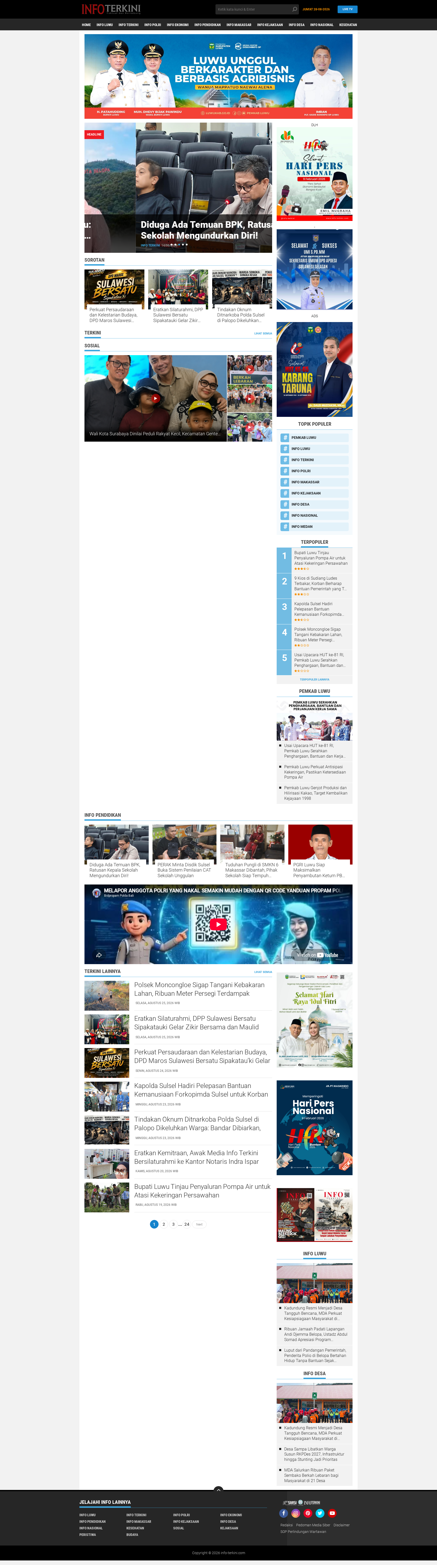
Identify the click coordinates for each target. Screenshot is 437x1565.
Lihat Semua (263, 333)
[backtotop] (218, 1491)
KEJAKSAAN (229, 1528)
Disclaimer (342, 1525)
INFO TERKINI (129, 25)
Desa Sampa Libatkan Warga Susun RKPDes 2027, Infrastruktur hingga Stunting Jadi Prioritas (314, 1454)
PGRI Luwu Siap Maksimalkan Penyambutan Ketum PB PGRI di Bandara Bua (317, 870)
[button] (171, 244)
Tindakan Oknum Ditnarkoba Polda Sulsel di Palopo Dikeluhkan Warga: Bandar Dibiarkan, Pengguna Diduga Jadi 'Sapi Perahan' (241, 315)
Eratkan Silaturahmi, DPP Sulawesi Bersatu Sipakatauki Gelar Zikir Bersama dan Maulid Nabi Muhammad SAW (178, 315)
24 (186, 1224)
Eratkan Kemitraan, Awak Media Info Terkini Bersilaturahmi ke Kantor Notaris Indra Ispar (196, 1157)
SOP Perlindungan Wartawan (303, 1532)
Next (199, 1224)
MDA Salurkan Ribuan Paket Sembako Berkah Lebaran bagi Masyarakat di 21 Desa (311, 1475)
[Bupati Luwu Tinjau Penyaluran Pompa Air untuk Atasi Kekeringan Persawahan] (106, 1197)
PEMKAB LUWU (101, 245)
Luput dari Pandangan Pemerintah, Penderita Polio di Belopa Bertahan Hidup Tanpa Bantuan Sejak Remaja (315, 1356)
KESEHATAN (348, 25)
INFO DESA (296, 25)
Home (86, 25)
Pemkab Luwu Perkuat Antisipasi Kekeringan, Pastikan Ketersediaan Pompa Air (315, 772)
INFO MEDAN (302, 527)
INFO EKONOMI (178, 25)
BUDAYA (132, 1535)
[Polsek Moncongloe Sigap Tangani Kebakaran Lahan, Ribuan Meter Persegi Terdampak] (106, 995)
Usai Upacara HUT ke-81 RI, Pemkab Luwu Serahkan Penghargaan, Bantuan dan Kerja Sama (319, 660)
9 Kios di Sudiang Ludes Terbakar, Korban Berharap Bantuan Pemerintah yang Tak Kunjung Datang (321, 584)
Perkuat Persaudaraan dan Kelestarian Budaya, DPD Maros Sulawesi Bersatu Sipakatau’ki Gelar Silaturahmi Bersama (113, 315)
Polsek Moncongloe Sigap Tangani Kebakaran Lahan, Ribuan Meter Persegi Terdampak (318, 635)
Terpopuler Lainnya (314, 679)
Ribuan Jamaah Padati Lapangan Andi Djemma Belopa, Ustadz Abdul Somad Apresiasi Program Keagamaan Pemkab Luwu (315, 1334)
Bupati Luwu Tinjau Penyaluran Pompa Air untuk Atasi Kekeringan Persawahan (321, 558)
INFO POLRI (152, 25)
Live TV (348, 9)
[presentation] (258, 134)
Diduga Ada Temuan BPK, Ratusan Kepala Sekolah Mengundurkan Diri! (115, 870)
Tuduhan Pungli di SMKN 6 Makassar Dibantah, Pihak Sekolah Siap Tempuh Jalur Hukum (251, 870)
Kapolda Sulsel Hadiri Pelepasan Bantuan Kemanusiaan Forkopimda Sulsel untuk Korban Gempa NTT (319, 609)
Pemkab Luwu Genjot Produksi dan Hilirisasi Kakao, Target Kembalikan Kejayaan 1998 (315, 793)
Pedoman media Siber (313, 1525)
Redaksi (286, 1525)
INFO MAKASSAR (239, 25)
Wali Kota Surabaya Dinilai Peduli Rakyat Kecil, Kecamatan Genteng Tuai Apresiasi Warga (178, 433)
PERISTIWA (87, 1535)
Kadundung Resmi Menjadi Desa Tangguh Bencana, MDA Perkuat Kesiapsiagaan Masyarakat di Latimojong (313, 1313)
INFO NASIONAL (322, 25)
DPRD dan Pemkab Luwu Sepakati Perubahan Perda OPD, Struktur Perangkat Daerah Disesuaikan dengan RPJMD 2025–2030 (177, 241)
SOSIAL (178, 1528)
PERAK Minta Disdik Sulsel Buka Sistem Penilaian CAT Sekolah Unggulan (184, 870)
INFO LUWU (105, 25)
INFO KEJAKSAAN (270, 25)
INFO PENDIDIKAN (207, 25)
